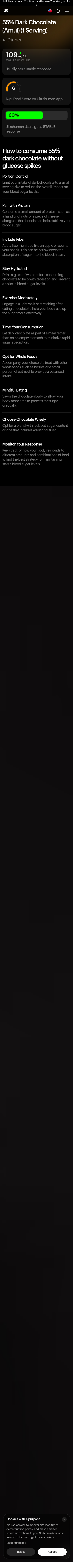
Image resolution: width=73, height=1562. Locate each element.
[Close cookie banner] (64, 1519)
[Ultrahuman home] (6, 10)
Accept (52, 1552)
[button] (67, 11)
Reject (21, 1552)
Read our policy (16, 1543)
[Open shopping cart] (58, 11)
